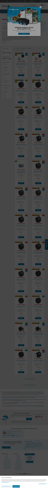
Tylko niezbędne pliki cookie (6, 486)
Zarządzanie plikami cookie (42, 483)
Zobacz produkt (24, 33)
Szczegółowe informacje (5, 482)
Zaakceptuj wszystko (16, 486)
